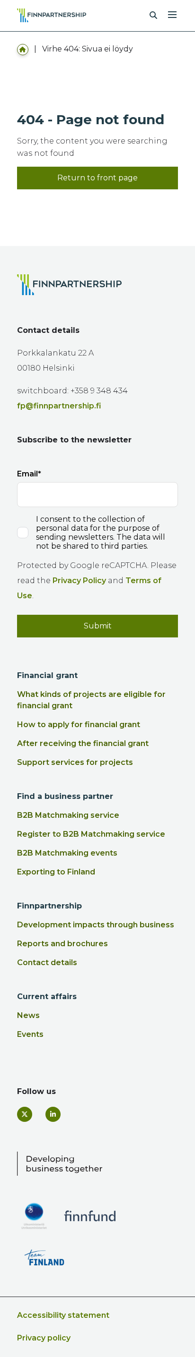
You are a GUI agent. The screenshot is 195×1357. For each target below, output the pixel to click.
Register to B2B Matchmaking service (91, 834)
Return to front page (97, 177)
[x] (24, 1114)
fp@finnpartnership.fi (59, 405)
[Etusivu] (22, 48)
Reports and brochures (62, 943)
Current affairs (47, 996)
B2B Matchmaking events (67, 852)
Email (27, 473)
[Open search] (153, 15)
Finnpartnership (49, 905)
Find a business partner (65, 796)
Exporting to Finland (56, 871)
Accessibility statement (63, 1315)
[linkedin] (53, 1114)
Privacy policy (44, 1337)
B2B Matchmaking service (68, 815)
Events (30, 1034)
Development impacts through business (95, 924)
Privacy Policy (79, 580)
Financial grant (47, 675)
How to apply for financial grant (78, 724)
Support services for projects (75, 762)
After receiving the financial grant (83, 743)
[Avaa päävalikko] (172, 13)
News (28, 1015)
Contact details (47, 962)
